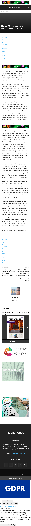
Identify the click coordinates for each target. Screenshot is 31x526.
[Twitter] (17, 301)
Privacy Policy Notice (20, 471)
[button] (3, 7)
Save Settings (12, 525)
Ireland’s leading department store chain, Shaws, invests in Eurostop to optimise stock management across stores (8, 274)
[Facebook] (6, 465)
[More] (15, 64)
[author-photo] (15, 295)
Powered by (11, 507)
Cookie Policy (9, 471)
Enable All (3, 525)
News (7, 11)
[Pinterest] (15, 465)
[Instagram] (13, 301)
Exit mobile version (15, 478)
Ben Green (5, 31)
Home (2, 11)
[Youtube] (25, 465)
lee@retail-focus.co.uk (19, 453)
